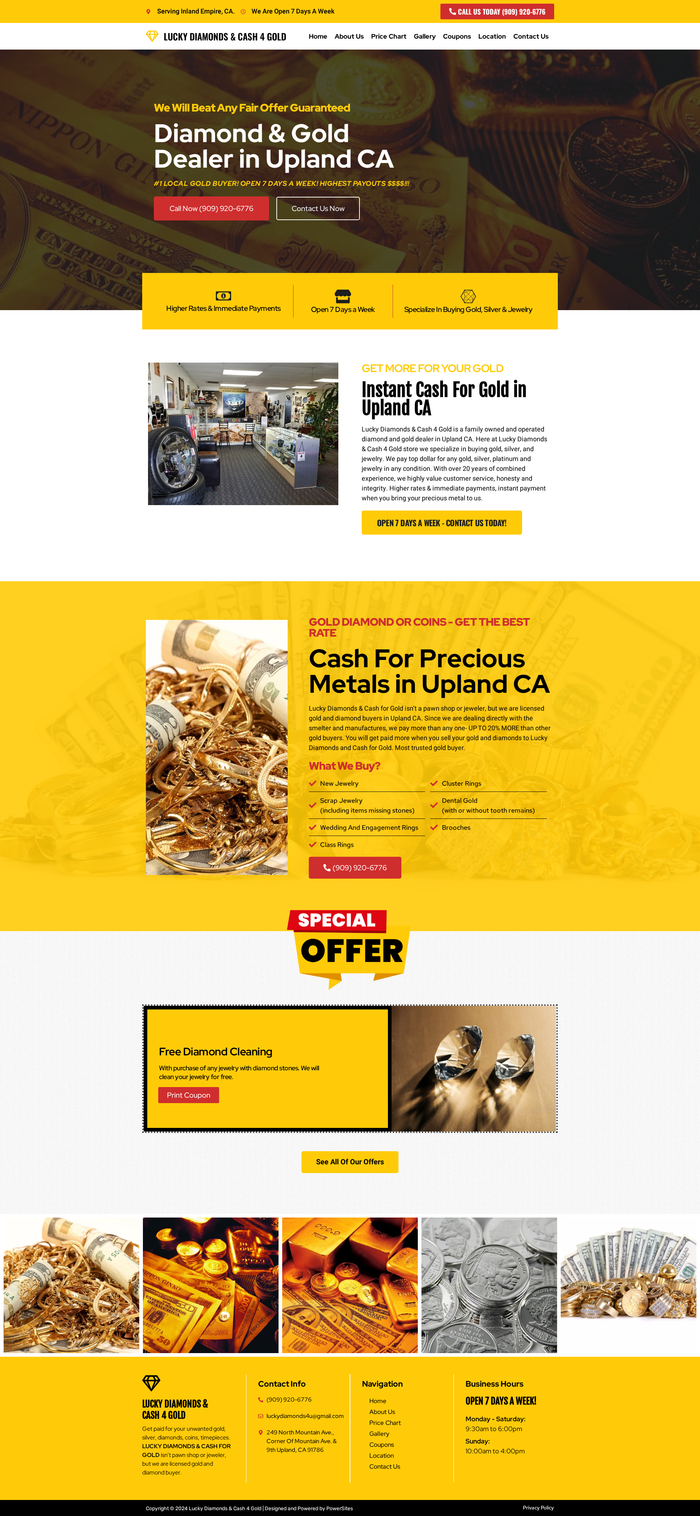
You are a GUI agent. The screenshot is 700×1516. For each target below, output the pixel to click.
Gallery (425, 36)
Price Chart (389, 36)
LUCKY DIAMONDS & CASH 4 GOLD (175, 1409)
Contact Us (531, 36)
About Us (349, 36)
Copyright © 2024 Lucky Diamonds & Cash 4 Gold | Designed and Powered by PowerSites (249, 1508)
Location (492, 36)
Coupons (457, 36)
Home (318, 36)
